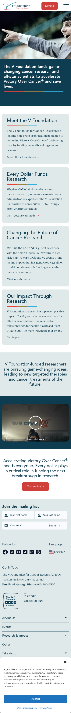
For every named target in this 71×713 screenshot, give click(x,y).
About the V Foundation (21, 157)
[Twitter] (12, 554)
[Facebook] (5, 554)
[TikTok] (25, 554)
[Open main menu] (66, 6)
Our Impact (14, 337)
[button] (65, 662)
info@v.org (18, 584)
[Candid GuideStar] (35, 601)
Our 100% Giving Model (21, 215)
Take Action (34, 486)
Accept (35, 699)
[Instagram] (19, 554)
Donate (49, 6)
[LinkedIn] (32, 554)
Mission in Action (17, 279)
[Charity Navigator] (10, 601)
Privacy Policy (45, 707)
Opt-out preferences (27, 707)
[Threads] (38, 554)
